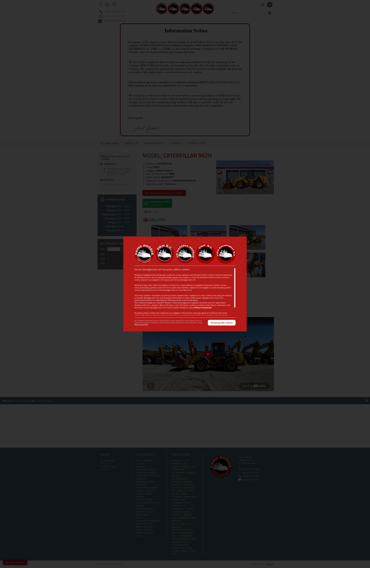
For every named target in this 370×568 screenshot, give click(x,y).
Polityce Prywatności (203, 307)
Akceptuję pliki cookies (222, 322)
